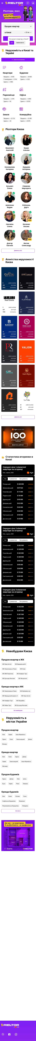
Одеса (4, 739)
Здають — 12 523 (25, 101)
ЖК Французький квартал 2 (10, 696)
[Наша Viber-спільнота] (3, 1034)
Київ (3, 734)
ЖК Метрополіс (22, 678)
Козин (10, 796)
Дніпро (30, 739)
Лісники (17, 796)
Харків (10, 734)
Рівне (17, 783)
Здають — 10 (7, 121)
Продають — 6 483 (25, 99)
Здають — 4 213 (25, 79)
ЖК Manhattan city (25, 691)
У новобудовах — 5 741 (10, 79)
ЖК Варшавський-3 (20, 664)
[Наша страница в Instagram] (15, 1034)
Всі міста (18, 811)
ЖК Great (22, 669)
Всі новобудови (18, 710)
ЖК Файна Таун (6, 705)
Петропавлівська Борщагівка (10, 806)
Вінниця (4, 744)
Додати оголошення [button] (19, 59)
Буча (3, 783)
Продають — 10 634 (26, 76)
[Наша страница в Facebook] (9, 1034)
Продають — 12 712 (9, 118)
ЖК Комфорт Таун (22, 673)
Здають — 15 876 (25, 121)
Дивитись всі (18, 417)
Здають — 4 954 (8, 82)
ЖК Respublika (20, 700)
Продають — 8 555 (9, 76)
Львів (11, 739)
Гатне (24, 796)
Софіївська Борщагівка (8, 801)
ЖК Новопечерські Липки (9, 669)
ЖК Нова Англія (6, 664)
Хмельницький (20, 739)
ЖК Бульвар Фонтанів (8, 678)
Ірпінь (24, 779)
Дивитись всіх (18, 250)
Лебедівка (25, 806)
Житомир (4, 766)
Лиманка (25, 783)
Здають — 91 (7, 101)
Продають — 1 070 (9, 99)
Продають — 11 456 (25, 118)
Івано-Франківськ (20, 734)
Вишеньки (22, 801)
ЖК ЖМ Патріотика (7, 673)
